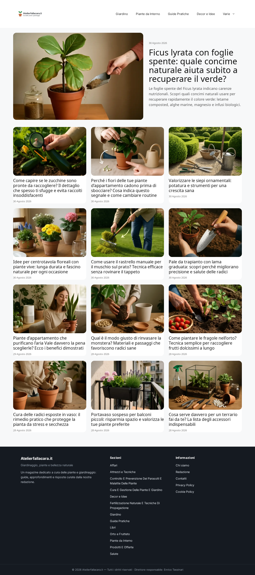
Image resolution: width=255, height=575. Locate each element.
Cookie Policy (185, 492)
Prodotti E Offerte (121, 547)
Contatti (181, 478)
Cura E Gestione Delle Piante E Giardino (136, 490)
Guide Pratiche (178, 14)
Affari (113, 465)
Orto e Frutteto (120, 534)
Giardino (122, 14)
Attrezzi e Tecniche (122, 472)
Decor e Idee (206, 14)
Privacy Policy (185, 485)
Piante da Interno (148, 14)
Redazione (183, 472)
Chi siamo (182, 465)
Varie (226, 14)
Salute (114, 554)
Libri (113, 527)
